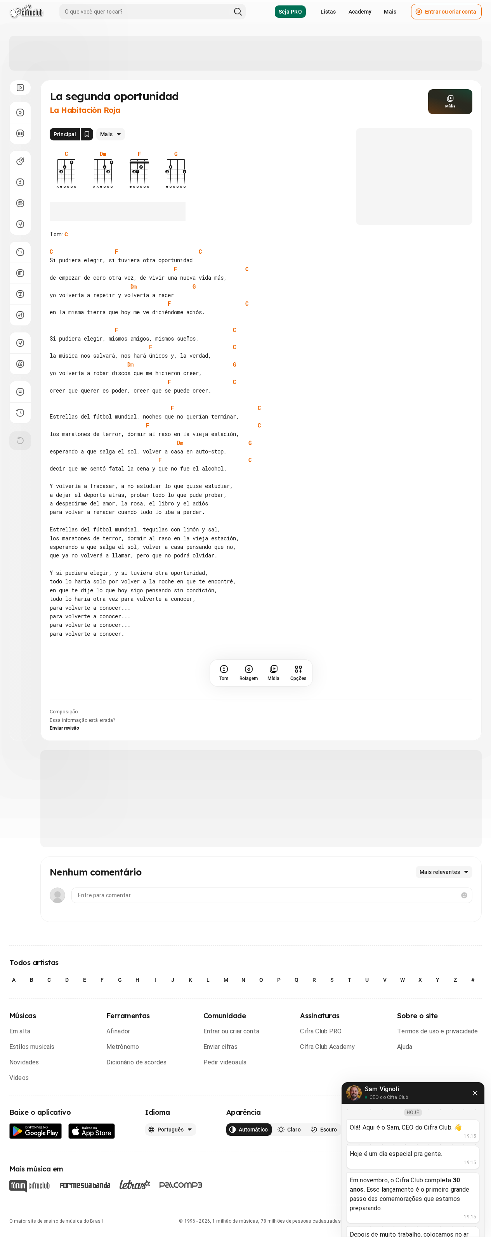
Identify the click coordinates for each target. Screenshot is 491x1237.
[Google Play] (35, 1131)
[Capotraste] (20, 203)
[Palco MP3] (181, 1185)
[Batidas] (20, 315)
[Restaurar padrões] (20, 440)
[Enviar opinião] (20, 391)
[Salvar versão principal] (87, 134)
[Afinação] (20, 224)
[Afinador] (20, 343)
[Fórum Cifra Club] (29, 1186)
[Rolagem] (20, 112)
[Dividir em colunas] (20, 133)
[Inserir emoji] (464, 895)
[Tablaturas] (20, 252)
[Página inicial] (26, 11)
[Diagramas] (20, 273)
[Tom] (20, 182)
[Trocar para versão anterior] (20, 412)
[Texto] (20, 294)
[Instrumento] (20, 161)
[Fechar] (475, 1093)
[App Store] (91, 1131)
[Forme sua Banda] (84, 1184)
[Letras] (135, 1184)
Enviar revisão (64, 728)
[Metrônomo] (20, 364)
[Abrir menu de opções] (20, 87)
